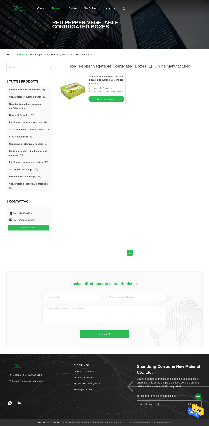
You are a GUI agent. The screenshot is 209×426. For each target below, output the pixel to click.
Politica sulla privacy (48, 422)
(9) (29, 129)
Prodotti (57, 8)
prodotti (23, 54)
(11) (28, 162)
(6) (28, 144)
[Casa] (19, 8)
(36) (25, 106)
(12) (28, 185)
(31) (28, 122)
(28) (23, 169)
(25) (25, 176)
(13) (21, 136)
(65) (27, 89)
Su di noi (90, 8)
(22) (28, 153)
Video (73, 8)
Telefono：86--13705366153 (26, 375)
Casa (13, 54)
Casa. (41, 8)
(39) (27, 96)
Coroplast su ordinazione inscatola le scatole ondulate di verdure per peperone (106, 79)
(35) (22, 115)
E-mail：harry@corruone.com (27, 381)
